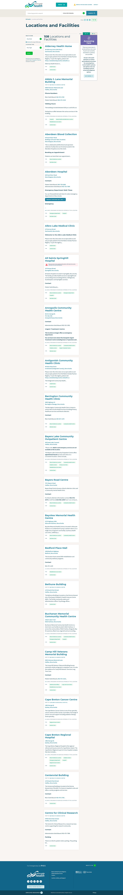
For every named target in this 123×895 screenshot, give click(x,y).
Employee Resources (33, 892)
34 (45, 754)
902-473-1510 (62, 100)
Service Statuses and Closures (84, 4)
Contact (96, 4)
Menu (60, 5)
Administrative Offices (54, 684)
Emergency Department (55, 213)
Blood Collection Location (55, 159)
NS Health (28, 19)
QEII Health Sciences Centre (57, 84)
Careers (53, 875)
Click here (29, 42)
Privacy (94, 892)
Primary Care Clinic (64, 464)
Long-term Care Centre (67, 684)
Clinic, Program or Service (35, 60)
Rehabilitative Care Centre (55, 121)
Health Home (52, 66)
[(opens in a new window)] (85, 20)
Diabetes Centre (53, 348)
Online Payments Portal (56, 873)
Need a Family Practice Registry (58, 871)
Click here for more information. (55, 265)
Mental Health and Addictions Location (64, 119)
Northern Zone (53, 162)
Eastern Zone (53, 386)
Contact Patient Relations (35, 886)
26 (45, 210)
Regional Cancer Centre (55, 722)
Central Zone (52, 69)
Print (93, 19)
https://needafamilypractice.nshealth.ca (57, 61)
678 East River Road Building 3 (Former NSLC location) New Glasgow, (55, 139)
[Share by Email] (90, 20)
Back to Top (89, 865)
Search (90, 13)
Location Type (30, 44)
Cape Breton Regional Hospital (59, 702)
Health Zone (29, 35)
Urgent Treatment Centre (65, 348)
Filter (28, 53)
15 (45, 459)
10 (45, 681)
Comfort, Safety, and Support (58, 878)
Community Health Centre (69, 345)
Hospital (51, 119)
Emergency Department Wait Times (54, 199)
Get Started (88, 76)
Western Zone (53, 351)
